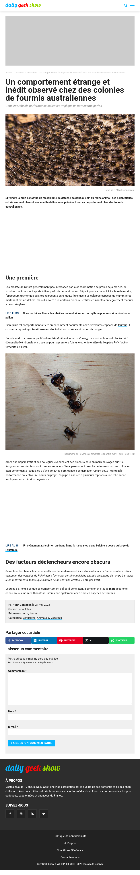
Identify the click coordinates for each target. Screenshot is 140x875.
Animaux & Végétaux (49, 618)
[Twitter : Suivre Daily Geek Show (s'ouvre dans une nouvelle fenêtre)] (43, 813)
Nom (12, 711)
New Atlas (24, 609)
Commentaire (17, 671)
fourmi (34, 613)
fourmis (122, 325)
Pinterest (69, 640)
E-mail (13, 726)
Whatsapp (121, 640)
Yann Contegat (22, 604)
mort (112, 588)
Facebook (17, 640)
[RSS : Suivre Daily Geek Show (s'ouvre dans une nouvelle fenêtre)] (32, 813)
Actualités (29, 618)
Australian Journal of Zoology (71, 338)
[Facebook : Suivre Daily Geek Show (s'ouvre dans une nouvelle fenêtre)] (9, 813)
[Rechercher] (125, 6)
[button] (132, 5)
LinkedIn (43, 640)
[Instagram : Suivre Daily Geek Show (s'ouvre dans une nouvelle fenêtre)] (21, 813)
